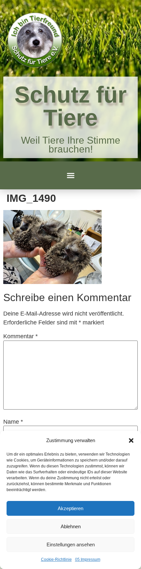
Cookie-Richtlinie (56, 559)
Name (13, 422)
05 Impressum (87, 559)
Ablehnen (71, 526)
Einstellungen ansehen (71, 544)
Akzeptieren (70, 508)
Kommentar (20, 336)
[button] (131, 440)
